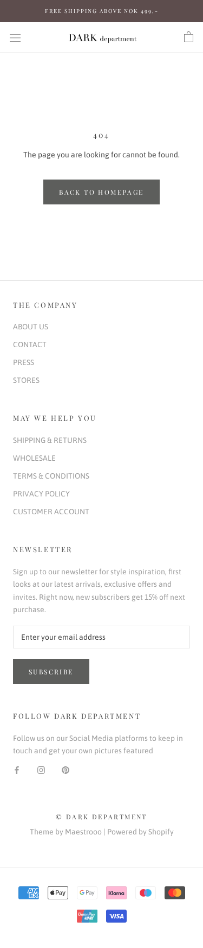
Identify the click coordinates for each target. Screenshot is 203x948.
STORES (26, 380)
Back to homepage (101, 192)
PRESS (23, 362)
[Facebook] (17, 769)
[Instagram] (41, 769)
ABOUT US (30, 326)
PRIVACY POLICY (41, 493)
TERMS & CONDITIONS (51, 476)
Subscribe (51, 671)
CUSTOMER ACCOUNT (51, 511)
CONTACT (30, 344)
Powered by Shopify (140, 831)
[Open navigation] (15, 37)
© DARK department (101, 816)
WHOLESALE (34, 458)
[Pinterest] (65, 769)
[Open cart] (188, 37)
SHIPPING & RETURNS (50, 440)
